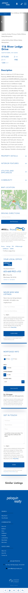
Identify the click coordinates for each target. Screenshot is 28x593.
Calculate (14, 388)
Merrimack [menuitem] (4, 542)
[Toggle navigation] (25, 4)
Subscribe (14, 333)
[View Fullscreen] (3, 198)
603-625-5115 (22, 4)
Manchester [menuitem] (4, 540)
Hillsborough (18, 246)
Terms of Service (13, 471)
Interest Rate (7, 378)
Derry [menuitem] (3, 531)
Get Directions (14, 221)
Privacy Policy (13, 327)
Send (14, 464)
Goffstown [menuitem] (4, 533)
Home (3, 246)
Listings (8, 246)
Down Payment (8, 371)
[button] (2, 21)
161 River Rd (14, 564)
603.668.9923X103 (15, 561)
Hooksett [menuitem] (4, 535)
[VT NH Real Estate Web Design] (14, 581)
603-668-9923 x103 (12, 272)
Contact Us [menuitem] (4, 555)
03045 (11, 248)
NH (13, 246)
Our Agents (12, 279)
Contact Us (6, 279)
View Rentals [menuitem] (5, 518)
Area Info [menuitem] (4, 526)
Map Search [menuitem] (4, 515)
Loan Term (7, 355)
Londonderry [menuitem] (5, 537)
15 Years (15, 359)
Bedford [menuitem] (4, 528)
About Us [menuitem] (4, 551)
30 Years (8, 359)
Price (5, 364)
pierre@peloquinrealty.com (15, 568)
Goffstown (5, 248)
